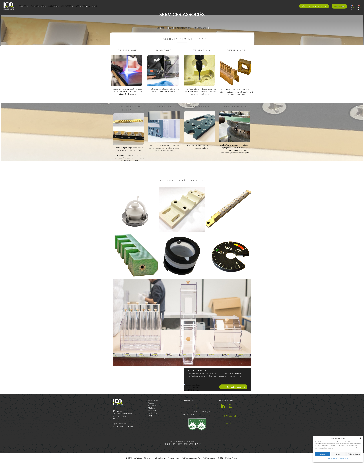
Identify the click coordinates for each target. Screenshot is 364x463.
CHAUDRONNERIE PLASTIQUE (179, 28)
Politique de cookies (332, 458)
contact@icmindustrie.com (316, 6)
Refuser (338, 454)
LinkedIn (223, 407)
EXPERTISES (66, 6)
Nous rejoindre (339, 6)
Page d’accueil (153, 400)
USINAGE (160, 28)
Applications (152, 413)
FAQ (195, 406)
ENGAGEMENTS (37, 6)
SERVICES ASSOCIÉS (202, 28)
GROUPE (22, 6)
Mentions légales (344, 458)
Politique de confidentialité (213, 458)
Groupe (151, 403)
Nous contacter (173, 458)
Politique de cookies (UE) (191, 458)
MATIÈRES (52, 6)
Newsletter (230, 423)
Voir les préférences (354, 454)
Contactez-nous (234, 387)
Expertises (152, 410)
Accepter (322, 454)
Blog (150, 416)
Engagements (153, 405)
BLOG (94, 6)
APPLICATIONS (82, 6)
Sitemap (147, 458)
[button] (360, 438)
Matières (151, 408)
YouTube (231, 407)
